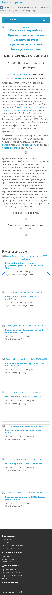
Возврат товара (8, 559)
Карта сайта (7, 562)
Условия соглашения (11, 548)
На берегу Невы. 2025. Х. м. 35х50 (23, 463)
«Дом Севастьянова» (24, 107)
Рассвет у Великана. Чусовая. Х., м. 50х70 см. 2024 (25, 364)
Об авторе (6, 539)
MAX (9, 74)
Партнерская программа (13, 575)
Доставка (6, 542)
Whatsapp (17, 74)
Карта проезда (29, 10)
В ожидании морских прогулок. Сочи (23, 431)
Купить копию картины (26, 44)
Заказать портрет (26, 39)
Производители (9, 570)
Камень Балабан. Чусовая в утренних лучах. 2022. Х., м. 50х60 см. (24, 265)
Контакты (6, 556)
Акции (5, 578)
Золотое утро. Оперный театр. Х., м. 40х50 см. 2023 (24, 331)
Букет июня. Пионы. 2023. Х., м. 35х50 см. (22, 297)
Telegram (27, 74)
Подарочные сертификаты (13, 572)
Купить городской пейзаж (26, 35)
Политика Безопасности (12, 545)
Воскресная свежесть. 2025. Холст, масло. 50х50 (25, 498)
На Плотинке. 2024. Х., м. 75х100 (23, 396)
